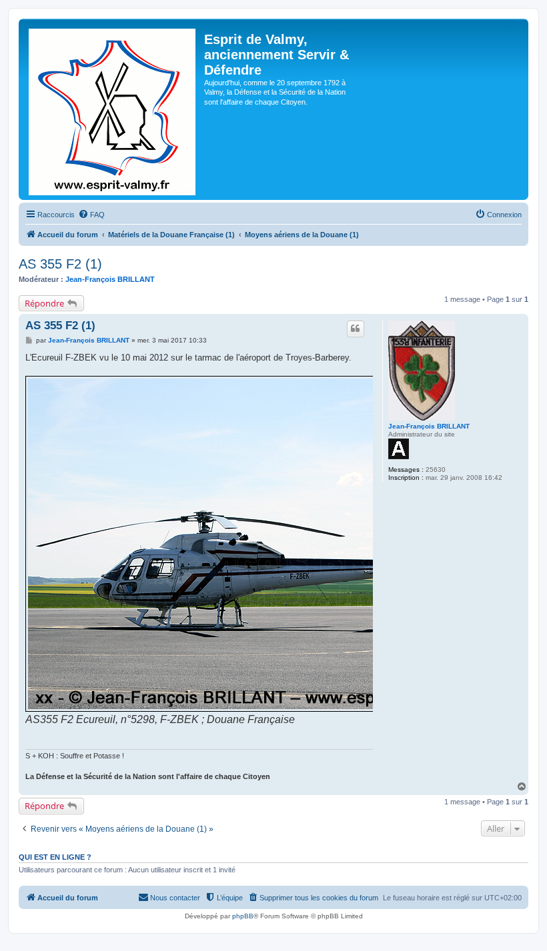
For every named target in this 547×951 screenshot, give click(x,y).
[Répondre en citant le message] (355, 329)
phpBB (242, 916)
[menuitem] (91, 215)
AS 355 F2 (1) (60, 264)
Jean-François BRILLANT (110, 279)
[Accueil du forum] (113, 109)
